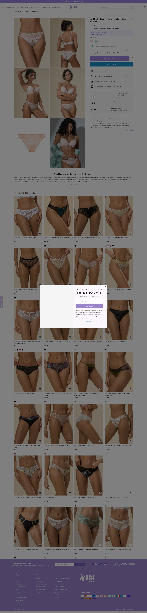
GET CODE (89, 306)
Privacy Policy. (88, 321)
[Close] (105, 286)
